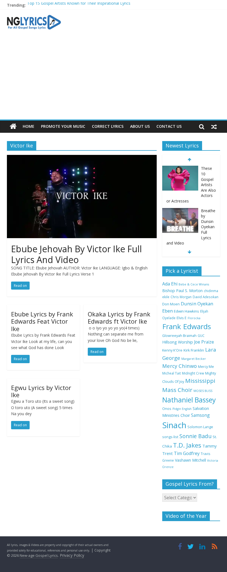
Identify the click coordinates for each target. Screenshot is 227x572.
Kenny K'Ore (172, 350)
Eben (167, 311)
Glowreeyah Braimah (179, 335)
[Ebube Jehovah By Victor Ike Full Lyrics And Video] (82, 158)
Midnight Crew (193, 373)
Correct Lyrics (107, 126)
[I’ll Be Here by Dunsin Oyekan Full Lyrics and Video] (180, 225)
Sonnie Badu (195, 436)
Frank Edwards (186, 326)
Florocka (194, 318)
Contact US (169, 126)
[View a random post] (214, 126)
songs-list (170, 437)
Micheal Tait (171, 373)
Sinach (174, 425)
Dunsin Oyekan (197, 303)
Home (28, 126)
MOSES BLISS (203, 391)
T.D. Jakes (187, 445)
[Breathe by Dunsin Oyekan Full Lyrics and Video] (180, 183)
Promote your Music (63, 126)
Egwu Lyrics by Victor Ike (41, 391)
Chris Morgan (181, 297)
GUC (201, 335)
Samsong (200, 415)
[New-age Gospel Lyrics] (13, 126)
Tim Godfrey (187, 453)
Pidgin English (182, 409)
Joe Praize (204, 342)
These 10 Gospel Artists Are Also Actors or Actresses (74, 7)
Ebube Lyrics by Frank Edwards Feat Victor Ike (42, 321)
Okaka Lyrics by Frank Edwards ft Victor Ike (119, 317)
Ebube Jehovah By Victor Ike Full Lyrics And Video (76, 254)
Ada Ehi (169, 284)
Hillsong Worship (177, 342)
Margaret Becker (193, 359)
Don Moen (171, 304)
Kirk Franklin (194, 350)
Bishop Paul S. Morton (182, 290)
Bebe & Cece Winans (194, 284)
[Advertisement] (113, 78)
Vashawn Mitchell (190, 460)
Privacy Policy (72, 555)
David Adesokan (205, 297)
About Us (140, 126)
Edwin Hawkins (186, 311)
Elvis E (182, 318)
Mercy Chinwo (179, 365)
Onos (166, 408)
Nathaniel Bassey (189, 399)
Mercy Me (206, 366)
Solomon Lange (200, 427)
